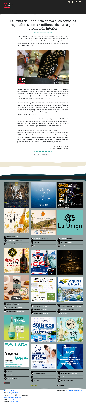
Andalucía (47, 155)
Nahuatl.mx (78, 390)
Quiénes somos (9, 390)
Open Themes (69, 390)
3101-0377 (11, 399)
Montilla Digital (13, 392)
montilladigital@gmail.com (12, 397)
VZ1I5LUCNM (13, 401)
